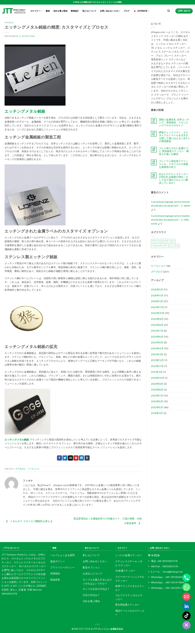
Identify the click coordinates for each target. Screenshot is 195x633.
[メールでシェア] (70, 458)
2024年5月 (157, 342)
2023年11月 (157, 366)
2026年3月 (157, 301)
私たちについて (89, 11)
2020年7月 (157, 395)
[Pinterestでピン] (75, 458)
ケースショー (158, 265)
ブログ (127, 11)
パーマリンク (33, 469)
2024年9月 (157, 319)
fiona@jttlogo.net (173, 571)
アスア (155, 241)
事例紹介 (75, 11)
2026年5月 (157, 289)
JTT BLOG (20, 469)
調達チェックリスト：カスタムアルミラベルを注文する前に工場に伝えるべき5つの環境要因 (174, 137)
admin (187, 205)
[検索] (168, 11)
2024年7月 (157, 330)
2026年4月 (157, 295)
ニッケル (175, 246)
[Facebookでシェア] (59, 458)
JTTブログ (9, 23)
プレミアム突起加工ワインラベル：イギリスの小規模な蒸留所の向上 (173, 164)
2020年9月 (157, 383)
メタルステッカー (160, 246)
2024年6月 (157, 336)
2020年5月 (157, 407)
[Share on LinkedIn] (81, 458)
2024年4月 (157, 348)
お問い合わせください (110, 11)
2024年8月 (157, 325)
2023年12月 (157, 360)
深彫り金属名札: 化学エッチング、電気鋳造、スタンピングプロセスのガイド (174, 122)
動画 (48, 11)
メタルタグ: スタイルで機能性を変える (31, 521)
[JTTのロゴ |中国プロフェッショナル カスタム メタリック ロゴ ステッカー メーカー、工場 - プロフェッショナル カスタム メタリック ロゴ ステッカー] (14, 11)
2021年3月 (157, 372)
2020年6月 (157, 401)
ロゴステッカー (168, 241)
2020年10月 (157, 377)
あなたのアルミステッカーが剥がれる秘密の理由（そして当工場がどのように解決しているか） (173, 178)
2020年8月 (157, 389)
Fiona (32, 36)
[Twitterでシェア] (64, 458)
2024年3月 (157, 354)
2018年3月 (157, 413)
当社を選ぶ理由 (60, 11)
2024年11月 (157, 307)
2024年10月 (157, 313)
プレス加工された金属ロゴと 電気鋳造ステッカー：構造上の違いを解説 (174, 151)
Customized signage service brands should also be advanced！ (170, 203)
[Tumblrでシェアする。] (87, 458)
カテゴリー (35, 11)
